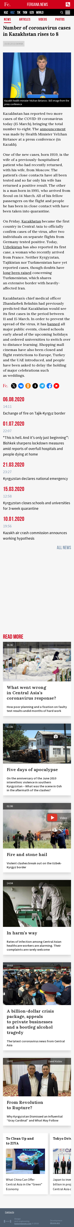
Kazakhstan (31, 221)
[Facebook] (49, 386)
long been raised (17, 272)
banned (53, 324)
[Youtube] (56, 386)
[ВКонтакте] (21, 386)
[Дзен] (35, 386)
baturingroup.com (22, 1223)
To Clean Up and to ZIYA (20, 1140)
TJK (18, 12)
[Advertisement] (37, 593)
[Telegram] (42, 386)
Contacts (9, 1212)
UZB (32, 12)
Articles (25, 20)
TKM (25, 12)
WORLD (39, 12)
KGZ (12, 12)
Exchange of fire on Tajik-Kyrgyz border (34, 413)
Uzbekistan (12, 247)
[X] (14, 386)
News (7, 20)
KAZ (6, 12)
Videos (42, 20)
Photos (60, 20)
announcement (53, 129)
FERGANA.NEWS (37, 4)
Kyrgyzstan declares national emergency (35, 478)
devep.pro (55, 1223)
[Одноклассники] (28, 386)
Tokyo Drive (63, 1138)
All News (64, 548)
